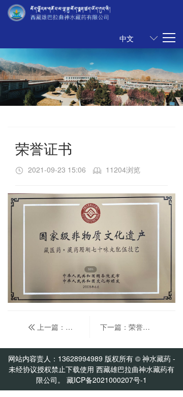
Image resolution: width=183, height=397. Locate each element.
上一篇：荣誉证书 (64, 327)
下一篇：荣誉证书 (129, 327)
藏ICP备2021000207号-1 (107, 380)
